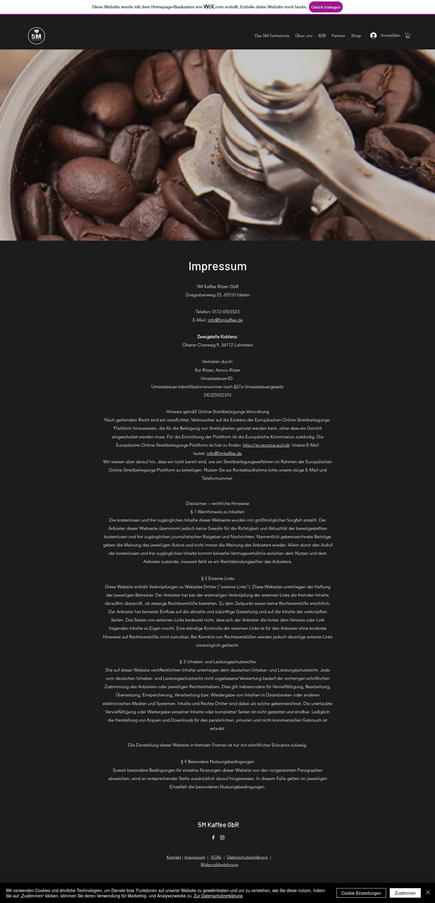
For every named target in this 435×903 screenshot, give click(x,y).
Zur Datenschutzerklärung (218, 896)
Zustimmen (405, 893)
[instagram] (222, 837)
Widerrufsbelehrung (219, 864)
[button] (408, 35)
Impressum (194, 857)
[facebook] (213, 837)
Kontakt (174, 857)
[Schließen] (427, 893)
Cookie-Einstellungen (361, 893)
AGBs (216, 857)
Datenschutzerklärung (247, 857)
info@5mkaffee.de (225, 320)
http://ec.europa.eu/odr (266, 445)
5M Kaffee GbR (218, 824)
